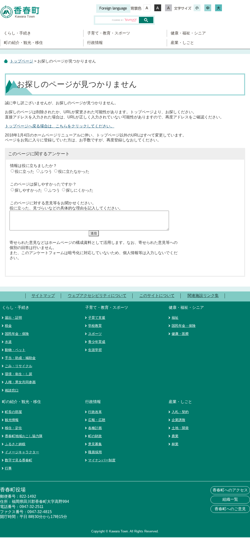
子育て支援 (96, 318)
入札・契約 (180, 412)
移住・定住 (13, 428)
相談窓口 (12, 390)
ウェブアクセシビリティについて (97, 296)
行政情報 (95, 43)
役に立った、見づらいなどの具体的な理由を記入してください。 (66, 208)
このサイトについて (157, 296)
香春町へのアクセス (230, 490)
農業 (175, 436)
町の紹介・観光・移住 (23, 43)
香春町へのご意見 (230, 509)
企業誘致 (178, 420)
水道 (8, 342)
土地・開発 (180, 428)
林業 (175, 444)
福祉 (175, 318)
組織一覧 (230, 499)
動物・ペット (15, 350)
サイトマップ (43, 296)
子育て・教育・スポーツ (108, 33)
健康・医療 (180, 334)
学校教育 (95, 326)
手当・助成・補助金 (20, 358)
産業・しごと (182, 43)
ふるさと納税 (15, 444)
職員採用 (95, 452)
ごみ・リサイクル (18, 366)
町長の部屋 (13, 412)
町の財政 (95, 436)
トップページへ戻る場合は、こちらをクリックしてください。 (59, 126)
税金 (8, 326)
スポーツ (95, 334)
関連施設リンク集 (203, 296)
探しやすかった (28, 190)
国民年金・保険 (17, 334)
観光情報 (12, 420)
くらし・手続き (17, 33)
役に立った (24, 171)
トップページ (21, 61)
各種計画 (95, 428)
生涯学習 (95, 350)
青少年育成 (96, 342)
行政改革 (95, 412)
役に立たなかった (73, 171)
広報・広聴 (96, 420)
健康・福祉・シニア (188, 33)
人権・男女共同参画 (20, 382)
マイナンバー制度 (101, 460)
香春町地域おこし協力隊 (23, 436)
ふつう (46, 171)
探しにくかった (79, 190)
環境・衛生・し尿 (18, 374)
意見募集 (95, 444)
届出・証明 (13, 318)
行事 (8, 468)
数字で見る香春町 (18, 460)
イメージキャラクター (22, 452)
